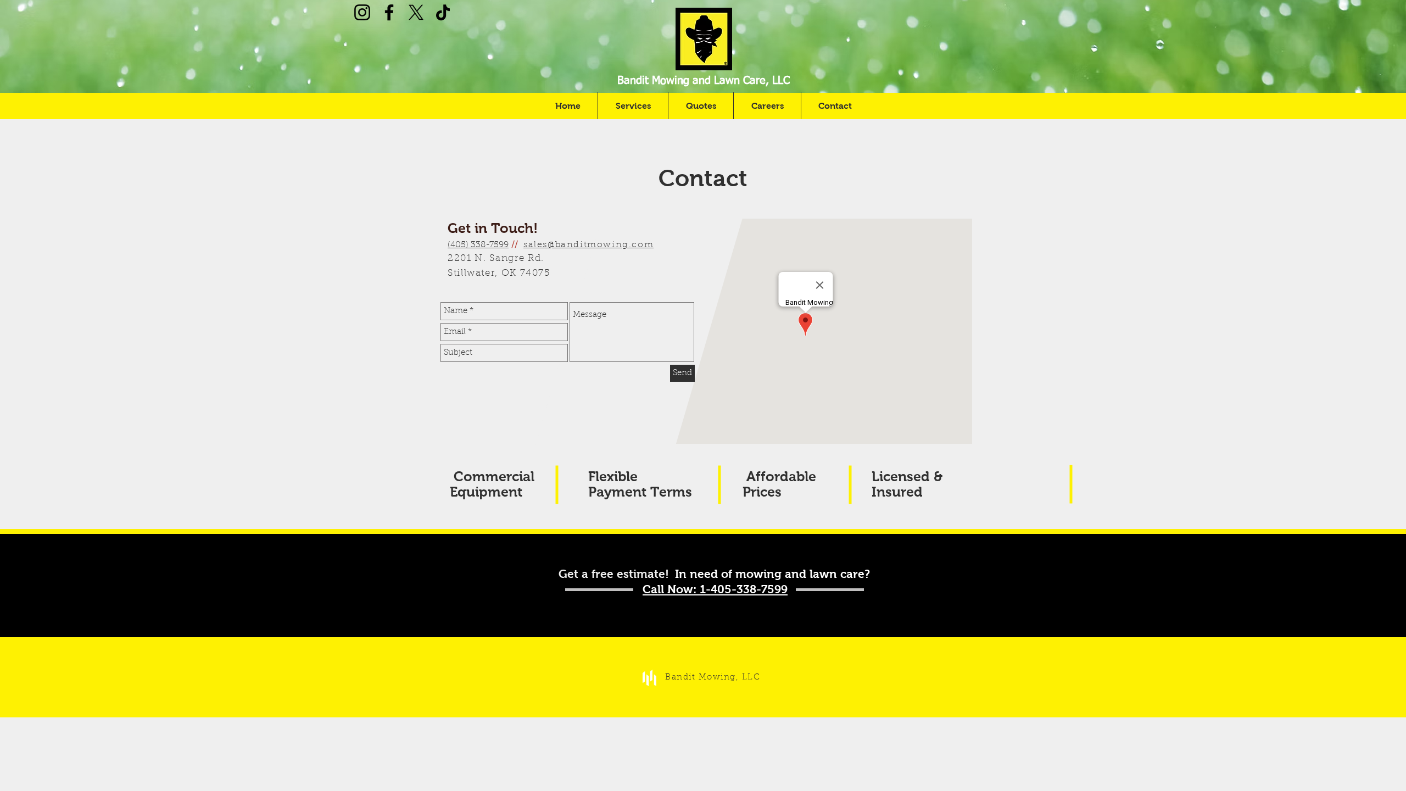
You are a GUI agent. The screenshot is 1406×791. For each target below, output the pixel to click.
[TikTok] (443, 12)
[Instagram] (362, 12)
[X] (416, 12)
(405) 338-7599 (478, 245)
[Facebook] (389, 12)
